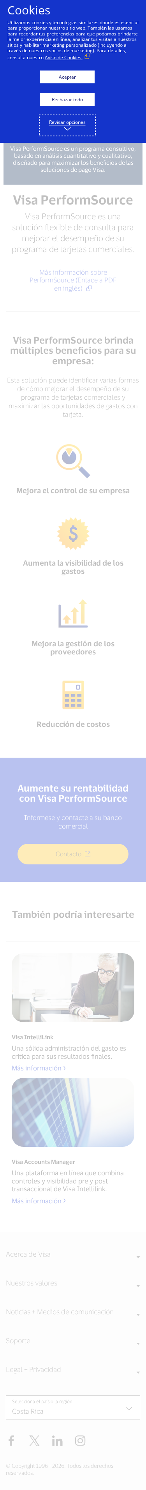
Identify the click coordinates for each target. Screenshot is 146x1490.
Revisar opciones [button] (67, 122)
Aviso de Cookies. (64, 57)
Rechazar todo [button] (67, 99)
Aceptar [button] (67, 77)
